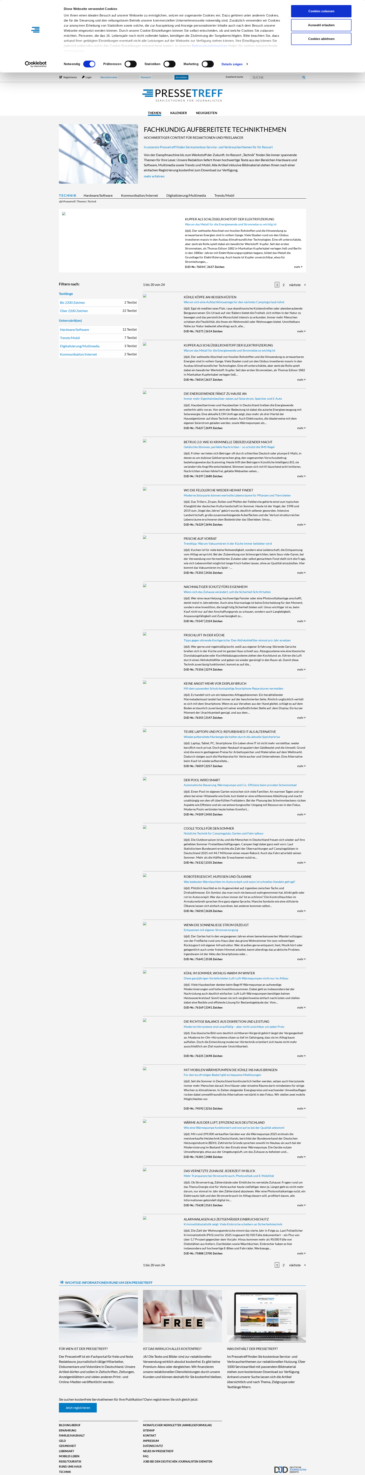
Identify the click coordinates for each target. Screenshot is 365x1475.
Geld (62, 1440)
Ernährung (67, 1430)
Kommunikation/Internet (139, 195)
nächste (295, 285)
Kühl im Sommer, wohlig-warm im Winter (219, 973)
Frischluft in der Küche (204, 635)
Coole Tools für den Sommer (209, 828)
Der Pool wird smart (202, 780)
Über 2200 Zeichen (98, 311)
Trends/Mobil (224, 195)
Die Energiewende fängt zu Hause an (215, 393)
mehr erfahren (154, 176)
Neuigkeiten (206, 113)
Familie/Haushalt (72, 1435)
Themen (154, 113)
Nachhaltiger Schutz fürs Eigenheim (216, 587)
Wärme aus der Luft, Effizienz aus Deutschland (224, 1122)
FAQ (145, 1456)
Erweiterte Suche (234, 76)
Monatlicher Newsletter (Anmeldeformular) (177, 1425)
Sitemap (149, 1430)
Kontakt (149, 1435)
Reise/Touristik (70, 1461)
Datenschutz (153, 1446)
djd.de (290, 1467)
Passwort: (146, 77)
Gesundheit (67, 1446)
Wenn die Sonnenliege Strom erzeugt (216, 925)
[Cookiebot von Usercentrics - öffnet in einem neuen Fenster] (35, 64)
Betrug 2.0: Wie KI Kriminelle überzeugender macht (228, 442)
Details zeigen (232, 64)
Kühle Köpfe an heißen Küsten (210, 297)
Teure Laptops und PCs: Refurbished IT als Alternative (230, 731)
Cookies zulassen (321, 11)
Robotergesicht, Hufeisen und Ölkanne (218, 876)
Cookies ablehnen (321, 39)
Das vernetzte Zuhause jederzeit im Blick (219, 1171)
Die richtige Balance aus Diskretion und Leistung (226, 1021)
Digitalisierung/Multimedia (186, 195)
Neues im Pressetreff (158, 1451)
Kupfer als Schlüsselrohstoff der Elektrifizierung (229, 219)
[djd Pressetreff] (182, 95)
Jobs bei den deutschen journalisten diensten (177, 1461)
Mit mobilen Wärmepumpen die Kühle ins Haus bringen (230, 1070)
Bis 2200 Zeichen (98, 302)
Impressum (151, 1440)
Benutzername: (109, 77)
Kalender (178, 113)
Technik (68, 195)
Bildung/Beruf (69, 1425)
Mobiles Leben (69, 1456)
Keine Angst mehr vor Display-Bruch (215, 683)
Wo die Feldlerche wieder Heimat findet (218, 490)
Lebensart (66, 1451)
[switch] (131, 64)
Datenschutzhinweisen (209, 46)
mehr (297, 267)
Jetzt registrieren (77, 1407)
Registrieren (70, 77)
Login (88, 77)
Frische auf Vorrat (200, 538)
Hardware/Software (98, 195)
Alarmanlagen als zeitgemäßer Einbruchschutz (226, 1219)
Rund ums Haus (70, 1466)
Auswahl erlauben (321, 25)
